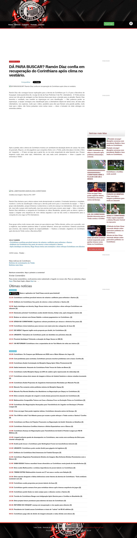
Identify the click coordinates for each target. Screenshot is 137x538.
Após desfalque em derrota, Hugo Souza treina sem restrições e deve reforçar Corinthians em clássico (47, 246)
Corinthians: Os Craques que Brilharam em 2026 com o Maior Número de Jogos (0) (41, 354)
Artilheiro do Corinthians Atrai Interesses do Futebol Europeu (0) (35, 452)
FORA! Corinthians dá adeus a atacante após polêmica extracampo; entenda (95, 153)
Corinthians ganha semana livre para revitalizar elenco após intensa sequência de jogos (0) (45, 487)
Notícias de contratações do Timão (22, 263)
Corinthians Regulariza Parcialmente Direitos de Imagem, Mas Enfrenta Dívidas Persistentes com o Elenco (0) (47, 458)
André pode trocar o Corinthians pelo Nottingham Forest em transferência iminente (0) (43, 444)
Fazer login (109, 24)
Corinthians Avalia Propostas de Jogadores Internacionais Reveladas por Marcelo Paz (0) (44, 383)
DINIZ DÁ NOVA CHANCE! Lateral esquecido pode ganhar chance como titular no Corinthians (96, 241)
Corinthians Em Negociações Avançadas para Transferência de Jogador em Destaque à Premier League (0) (46, 406)
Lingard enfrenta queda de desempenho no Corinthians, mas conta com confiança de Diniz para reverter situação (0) (46, 438)
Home (10, 25)
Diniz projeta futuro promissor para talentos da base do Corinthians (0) (37, 500)
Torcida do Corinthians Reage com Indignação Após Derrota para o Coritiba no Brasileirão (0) (45, 496)
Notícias (17, 25)
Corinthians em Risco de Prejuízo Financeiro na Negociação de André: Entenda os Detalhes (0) (46, 422)
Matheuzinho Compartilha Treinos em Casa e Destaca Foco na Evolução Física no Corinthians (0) (47, 400)
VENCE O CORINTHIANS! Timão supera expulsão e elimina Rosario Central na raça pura (116, 219)
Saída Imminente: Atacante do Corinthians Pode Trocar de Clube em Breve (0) (40, 367)
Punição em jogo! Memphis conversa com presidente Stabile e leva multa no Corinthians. (116, 151)
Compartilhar (25, 82)
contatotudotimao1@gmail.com (92, 527)
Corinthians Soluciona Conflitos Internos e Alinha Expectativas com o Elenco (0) (41, 426)
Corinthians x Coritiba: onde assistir (115, 173)
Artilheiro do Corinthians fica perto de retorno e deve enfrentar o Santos (36, 244)
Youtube (34, 25)
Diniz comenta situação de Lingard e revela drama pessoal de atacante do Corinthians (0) (44, 396)
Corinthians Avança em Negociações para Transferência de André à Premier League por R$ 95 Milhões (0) (45, 432)
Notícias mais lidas (16, 265)
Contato (41, 25)
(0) (43, 297)
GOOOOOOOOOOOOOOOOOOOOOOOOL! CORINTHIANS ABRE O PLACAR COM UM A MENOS (96, 175)
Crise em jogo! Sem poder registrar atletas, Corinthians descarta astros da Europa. (95, 197)
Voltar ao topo (69, 535)
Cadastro (25, 25)
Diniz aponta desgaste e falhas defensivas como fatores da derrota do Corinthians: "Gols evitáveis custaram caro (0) (47, 478)
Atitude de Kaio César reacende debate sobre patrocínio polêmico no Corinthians (115, 238)
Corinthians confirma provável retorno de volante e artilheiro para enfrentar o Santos (41, 242)
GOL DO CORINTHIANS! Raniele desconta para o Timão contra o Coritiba (96, 216)
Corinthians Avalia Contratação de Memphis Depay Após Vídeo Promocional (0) (40, 363)
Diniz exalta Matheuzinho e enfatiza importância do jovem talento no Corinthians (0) (42, 468)
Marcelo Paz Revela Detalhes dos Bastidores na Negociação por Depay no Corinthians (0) (44, 391)
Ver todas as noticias (96, 249)
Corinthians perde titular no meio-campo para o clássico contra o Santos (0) (39, 492)
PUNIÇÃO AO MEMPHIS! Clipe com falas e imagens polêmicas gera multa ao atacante (115, 197)
